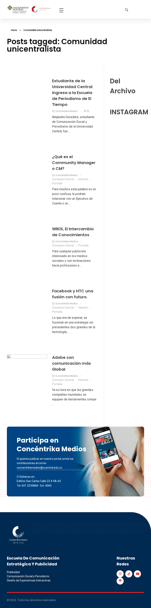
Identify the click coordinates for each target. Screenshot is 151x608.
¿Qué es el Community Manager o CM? (74, 162)
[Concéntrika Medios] (29, 10)
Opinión (83, 307)
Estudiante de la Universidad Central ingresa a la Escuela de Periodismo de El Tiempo (72, 92)
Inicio (14, 30)
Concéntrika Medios (67, 111)
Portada (57, 183)
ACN (86, 111)
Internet (83, 179)
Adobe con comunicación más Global (71, 363)
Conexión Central (63, 179)
